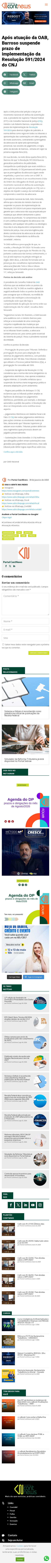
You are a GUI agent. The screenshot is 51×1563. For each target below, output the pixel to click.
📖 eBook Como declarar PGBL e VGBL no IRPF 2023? (31, 1435)
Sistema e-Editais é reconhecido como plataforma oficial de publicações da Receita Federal (22, 713)
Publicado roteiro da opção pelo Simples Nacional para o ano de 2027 (17, 1058)
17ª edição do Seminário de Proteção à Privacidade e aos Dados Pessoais (18, 999)
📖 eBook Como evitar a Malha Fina (32, 1417)
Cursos (6, 1313)
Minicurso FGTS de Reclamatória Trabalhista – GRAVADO (31, 1337)
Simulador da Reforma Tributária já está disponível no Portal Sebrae (24, 760)
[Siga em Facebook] (11, 1205)
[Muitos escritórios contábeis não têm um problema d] (25, 852)
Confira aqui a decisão (13, 452)
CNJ (12, 417)
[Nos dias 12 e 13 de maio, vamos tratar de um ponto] (25, 949)
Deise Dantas (24, 1455)
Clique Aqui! (7, 517)
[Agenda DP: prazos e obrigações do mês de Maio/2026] (25, 900)
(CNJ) (40, 121)
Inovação (14, 1521)
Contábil (13, 1507)
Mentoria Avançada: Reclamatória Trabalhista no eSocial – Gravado (31, 1371)
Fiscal (12, 1510)
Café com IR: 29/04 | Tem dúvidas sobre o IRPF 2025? (31, 1293)
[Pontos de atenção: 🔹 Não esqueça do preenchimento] (25, 803)
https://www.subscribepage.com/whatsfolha (20, 497)
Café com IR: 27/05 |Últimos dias (31, 1224)
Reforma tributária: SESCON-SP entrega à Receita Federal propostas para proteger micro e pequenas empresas (17, 1137)
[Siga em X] (18, 1205)
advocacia (8, 533)
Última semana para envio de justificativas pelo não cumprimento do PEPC (18, 1038)
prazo (32, 536)
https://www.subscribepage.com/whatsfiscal (20, 503)
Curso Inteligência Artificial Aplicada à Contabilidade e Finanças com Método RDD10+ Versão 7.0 (33, 1321)
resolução (8, 539)
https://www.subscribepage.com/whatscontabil (21, 509)
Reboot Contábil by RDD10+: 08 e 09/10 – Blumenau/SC (31, 1354)
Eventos (13, 1524)
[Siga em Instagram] (40, 1205)
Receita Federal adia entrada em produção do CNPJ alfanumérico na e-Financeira (18, 1117)
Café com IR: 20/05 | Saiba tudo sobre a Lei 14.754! (33, 1242)
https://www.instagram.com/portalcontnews (20, 490)
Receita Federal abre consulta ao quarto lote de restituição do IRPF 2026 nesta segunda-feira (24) (18, 1097)
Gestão (13, 1517)
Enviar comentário (38, 653)
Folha (12, 1514)
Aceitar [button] (20, 1559)
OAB (38, 282)
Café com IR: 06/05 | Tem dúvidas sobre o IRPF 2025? (31, 1276)
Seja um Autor (15, 1540)
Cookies (19, 1545)
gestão (28, 533)
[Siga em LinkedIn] (25, 1205)
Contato (12, 1535)
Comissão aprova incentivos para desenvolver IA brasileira (17, 1174)
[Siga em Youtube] (33, 1205)
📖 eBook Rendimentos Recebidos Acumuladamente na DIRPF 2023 (32, 1452)
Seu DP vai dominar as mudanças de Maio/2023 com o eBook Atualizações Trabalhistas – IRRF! (33, 1402)
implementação (10, 536)
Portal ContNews (19, 480)
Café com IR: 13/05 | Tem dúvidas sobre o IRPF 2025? (31, 1259)
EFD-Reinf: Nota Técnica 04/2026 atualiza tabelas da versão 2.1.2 (18, 1018)
